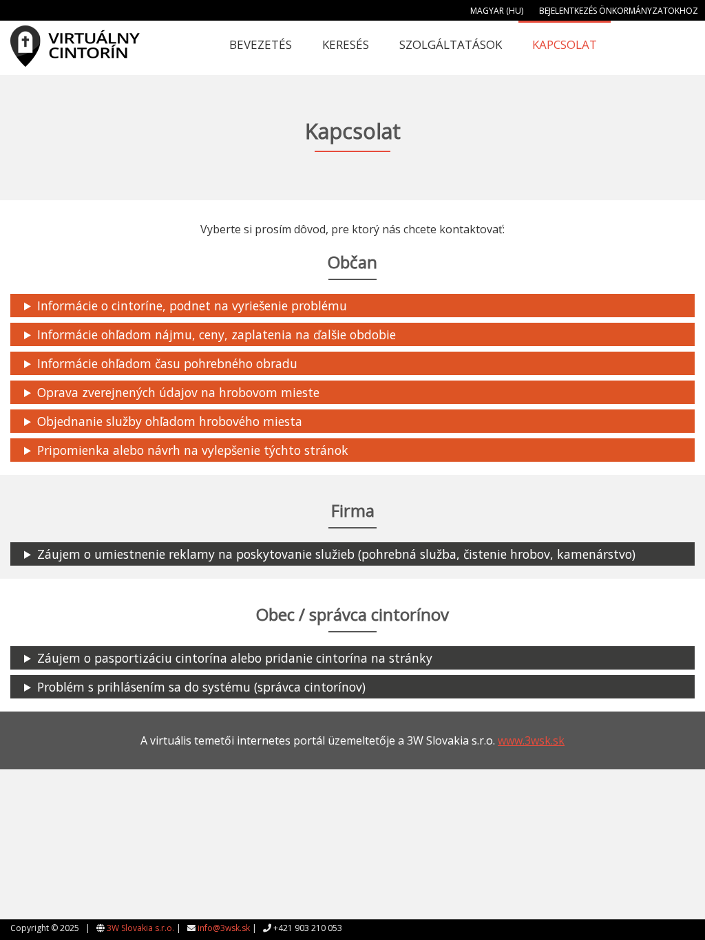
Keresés (345, 44)
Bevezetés (260, 44)
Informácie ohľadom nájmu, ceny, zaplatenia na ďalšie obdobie (216, 334)
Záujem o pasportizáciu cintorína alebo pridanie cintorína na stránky (234, 658)
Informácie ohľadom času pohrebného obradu (167, 363)
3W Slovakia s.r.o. (140, 928)
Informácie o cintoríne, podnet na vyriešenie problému (192, 305)
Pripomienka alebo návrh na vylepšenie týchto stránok (192, 450)
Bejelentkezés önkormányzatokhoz (618, 11)
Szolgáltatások (450, 44)
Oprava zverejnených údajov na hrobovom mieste (178, 392)
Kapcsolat (564, 44)
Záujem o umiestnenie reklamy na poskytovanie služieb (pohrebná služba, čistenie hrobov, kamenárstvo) (336, 554)
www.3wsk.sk (531, 740)
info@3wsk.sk (224, 928)
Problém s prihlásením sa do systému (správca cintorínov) (201, 687)
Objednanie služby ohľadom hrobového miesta (169, 421)
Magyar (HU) (496, 11)
